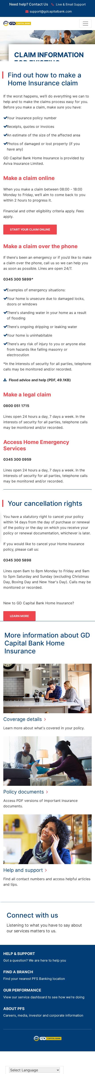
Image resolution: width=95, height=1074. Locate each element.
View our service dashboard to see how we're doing (43, 997)
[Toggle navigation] (85, 23)
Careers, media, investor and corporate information (43, 1015)
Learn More (19, 616)
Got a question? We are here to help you (34, 960)
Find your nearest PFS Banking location (34, 979)
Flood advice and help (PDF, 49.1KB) (40, 380)
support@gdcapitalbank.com (51, 11)
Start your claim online (30, 229)
